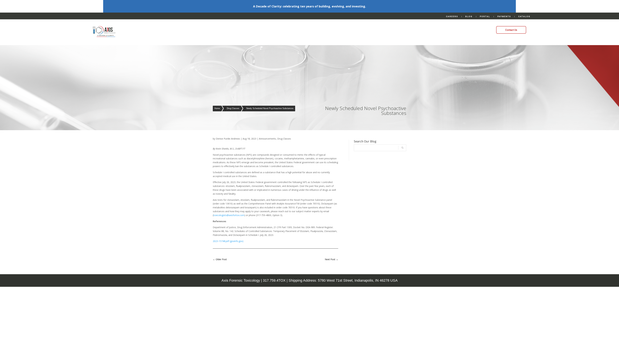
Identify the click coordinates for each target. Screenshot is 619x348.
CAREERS (452, 16)
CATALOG (524, 16)
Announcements (267, 138)
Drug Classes (284, 138)
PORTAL (485, 16)
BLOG (468, 16)
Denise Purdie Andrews (228, 138)
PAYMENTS (504, 16)
